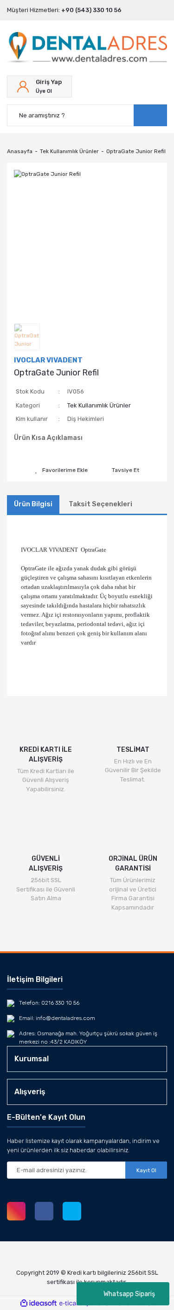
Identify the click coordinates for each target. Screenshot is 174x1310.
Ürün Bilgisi (33, 504)
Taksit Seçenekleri (100, 504)
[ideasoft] (38, 1303)
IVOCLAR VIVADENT (48, 360)
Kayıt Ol (146, 1170)
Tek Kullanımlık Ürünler (99, 405)
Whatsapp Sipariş (129, 1294)
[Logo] (87, 48)
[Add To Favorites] (61, 470)
